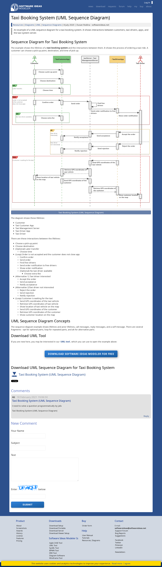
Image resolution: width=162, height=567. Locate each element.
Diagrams (29, 24)
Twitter (118, 542)
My (135, 6)
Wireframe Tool (55, 558)
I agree (127, 563)
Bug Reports (120, 533)
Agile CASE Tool (55, 543)
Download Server (56, 530)
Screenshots (21, 528)
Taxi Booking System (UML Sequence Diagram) (52, 374)
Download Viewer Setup (59, 533)
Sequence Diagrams (52, 24)
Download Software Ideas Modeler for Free (81, 354)
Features (20, 538)
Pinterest (119, 545)
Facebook (119, 540)
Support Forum (121, 530)
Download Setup (56, 525)
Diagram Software (57, 555)
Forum (122, 6)
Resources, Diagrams (91, 540)
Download (100, 6)
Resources (18, 24)
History (19, 533)
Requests (112, 6)
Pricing (19, 541)
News (90, 6)
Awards (19, 530)
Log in (147, 2)
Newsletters (120, 552)
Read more (117, 563)
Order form (87, 525)
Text (13, 455)
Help (129, 6)
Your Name (17, 430)
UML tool (65, 341)
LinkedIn (118, 547)
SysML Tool (54, 548)
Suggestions (120, 535)
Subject (15, 443)
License (19, 535)
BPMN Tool (54, 550)
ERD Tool (53, 553)
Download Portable (57, 528)
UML (38, 24)
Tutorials (85, 538)
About (149, 6)
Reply (146, 416)
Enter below (28, 489)
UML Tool (53, 545)
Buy (141, 6)
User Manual (87, 535)
